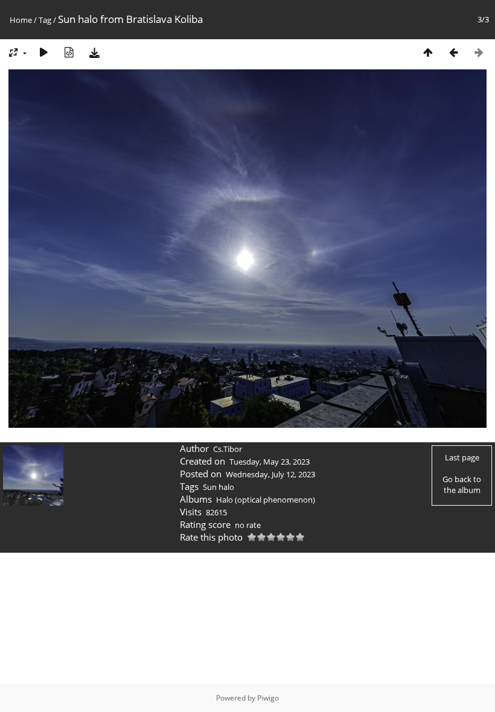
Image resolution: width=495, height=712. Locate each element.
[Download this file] (94, 52)
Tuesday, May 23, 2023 (269, 461)
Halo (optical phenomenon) (265, 499)
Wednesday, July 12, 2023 (270, 474)
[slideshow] (43, 52)
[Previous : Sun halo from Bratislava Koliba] (453, 52)
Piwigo (268, 698)
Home (21, 19)
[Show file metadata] (68, 52)
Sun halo (218, 487)
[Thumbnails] (428, 52)
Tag (45, 19)
